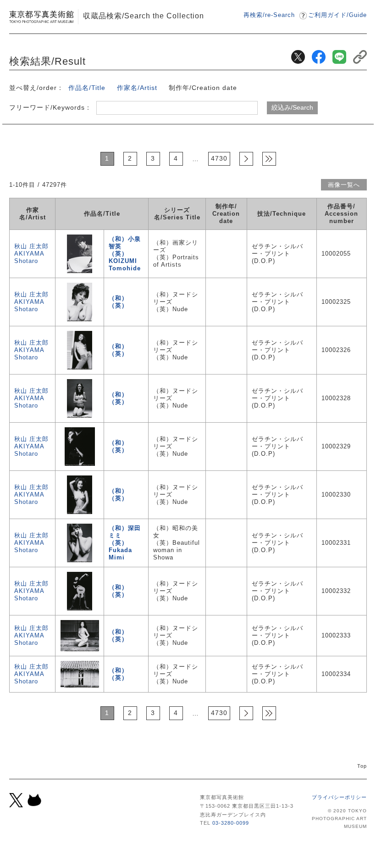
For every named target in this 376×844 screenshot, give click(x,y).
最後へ (269, 159)
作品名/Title (86, 87)
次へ (246, 159)
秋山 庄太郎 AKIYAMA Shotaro (31, 253)
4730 (219, 158)
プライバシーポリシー (339, 797)
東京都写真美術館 (41, 16)
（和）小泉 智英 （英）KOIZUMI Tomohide (125, 253)
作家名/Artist (137, 87)
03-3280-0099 (230, 823)
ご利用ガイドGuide (337, 14)
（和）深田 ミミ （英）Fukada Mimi (125, 543)
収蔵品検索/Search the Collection (143, 15)
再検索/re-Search (269, 14)
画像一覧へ (344, 184)
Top (362, 766)
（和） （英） (118, 302)
